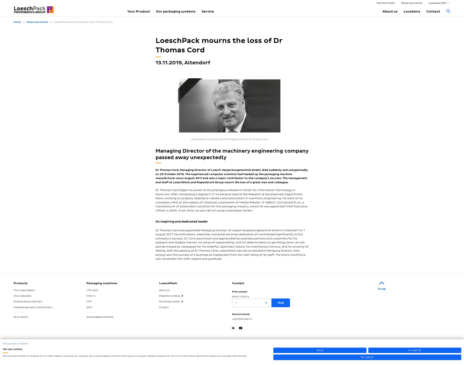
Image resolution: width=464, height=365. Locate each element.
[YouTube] (240, 328)
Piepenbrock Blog (169, 296)
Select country (240, 296)
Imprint (24, 343)
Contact (433, 11)
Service (208, 11)
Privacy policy (10, 343)
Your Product (138, 11)
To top (382, 289)
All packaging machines (99, 317)
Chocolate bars (23, 296)
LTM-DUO (92, 290)
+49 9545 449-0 (242, 319)
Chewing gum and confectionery (33, 307)
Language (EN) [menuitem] (437, 3)
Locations (412, 11)
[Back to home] (66, 8)
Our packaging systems (176, 11)
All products (21, 317)
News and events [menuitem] (411, 3)
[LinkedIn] (233, 328)
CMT (89, 301)
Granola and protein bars (28, 301)
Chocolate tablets (24, 290)
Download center (169, 301)
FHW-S (90, 296)
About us (390, 11)
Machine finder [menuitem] (386, 3)
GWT (89, 307)
